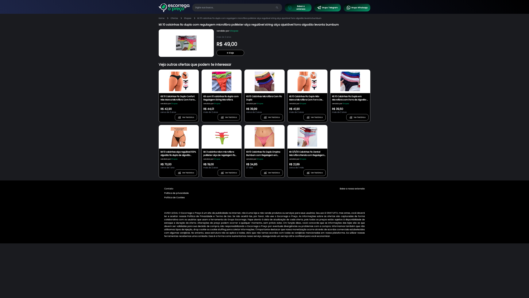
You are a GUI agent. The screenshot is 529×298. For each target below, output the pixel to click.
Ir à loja (230, 52)
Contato (168, 188)
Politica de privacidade (176, 193)
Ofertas (174, 18)
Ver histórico (188, 117)
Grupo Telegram (330, 7)
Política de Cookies (174, 197)
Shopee (187, 18)
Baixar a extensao (300, 7)
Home (161, 18)
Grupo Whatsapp (359, 7)
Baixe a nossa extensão (352, 188)
